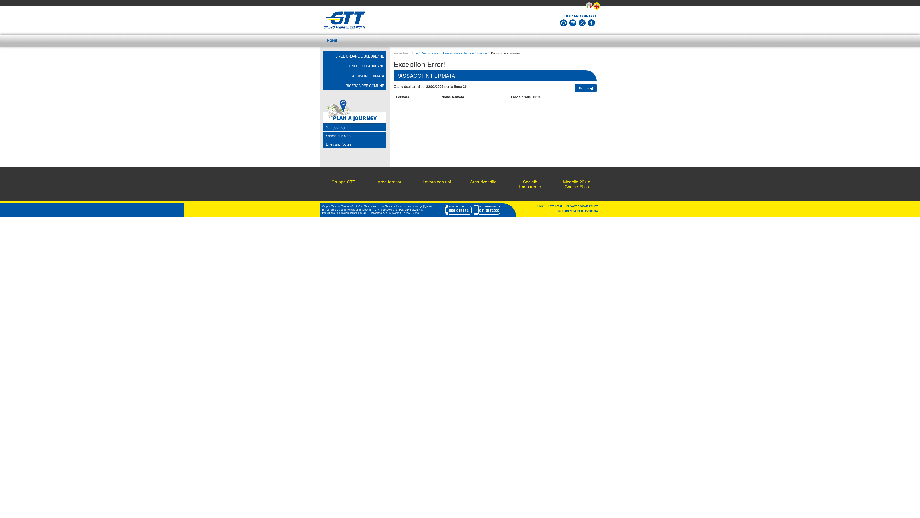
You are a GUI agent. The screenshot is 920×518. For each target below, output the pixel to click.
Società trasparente (530, 183)
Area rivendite (483, 181)
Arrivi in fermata (368, 75)
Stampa (584, 88)
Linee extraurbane (366, 66)
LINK (541, 206)
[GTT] (344, 20)
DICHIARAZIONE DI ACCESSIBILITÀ (578, 210)
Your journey (335, 127)
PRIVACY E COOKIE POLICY (582, 206)
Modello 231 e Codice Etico (576, 183)
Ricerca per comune (365, 85)
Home (332, 40)
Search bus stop (338, 135)
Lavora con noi (437, 181)
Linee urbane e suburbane (458, 53)
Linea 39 (482, 53)
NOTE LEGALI (556, 206)
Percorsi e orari (430, 53)
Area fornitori (390, 181)
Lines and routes (338, 144)
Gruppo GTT (343, 181)
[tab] (354, 127)
